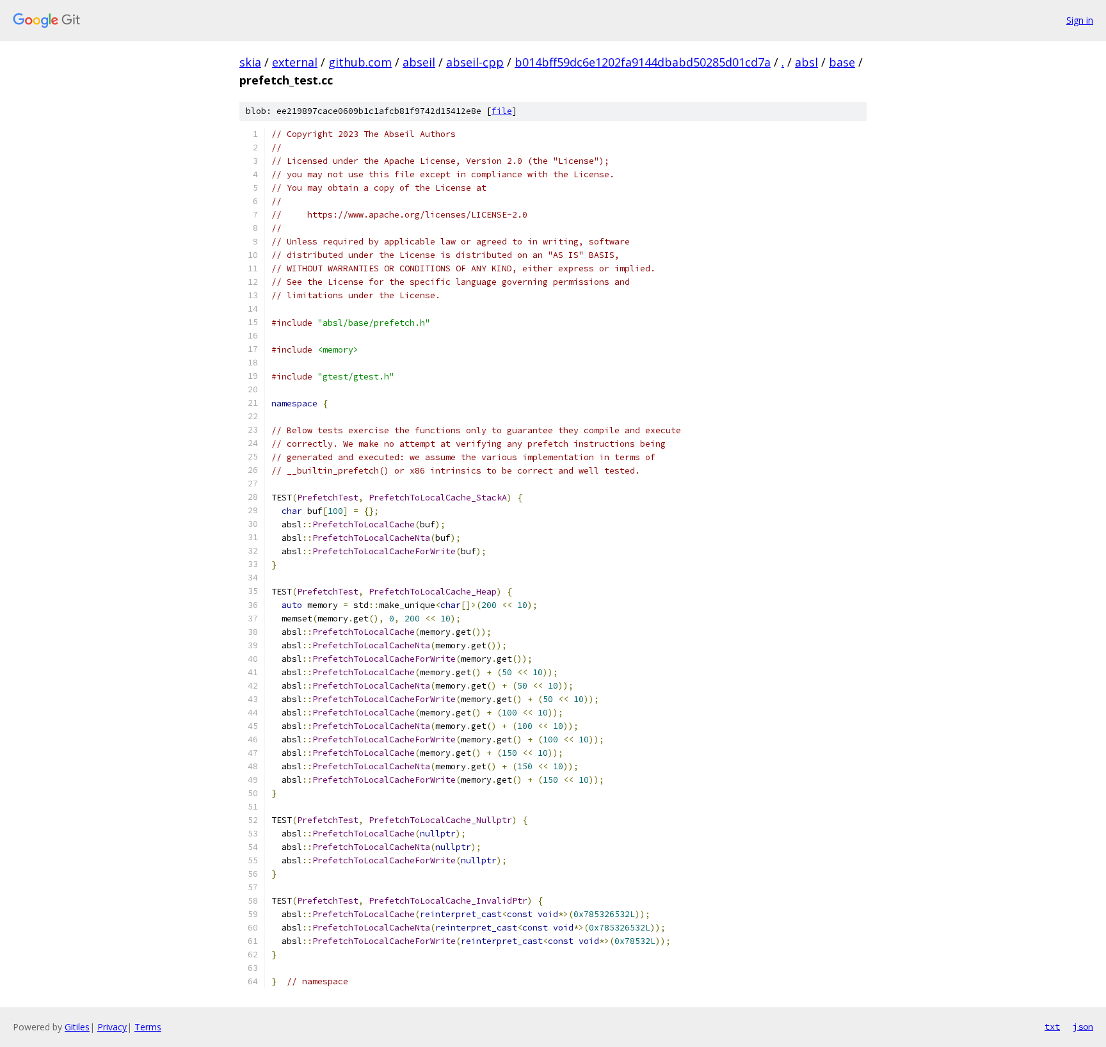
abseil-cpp (475, 62)
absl (806, 62)
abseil (419, 62)
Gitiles (77, 1027)
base (842, 62)
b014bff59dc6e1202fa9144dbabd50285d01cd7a (643, 62)
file (502, 111)
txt (1052, 1026)
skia (250, 62)
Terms (147, 1027)
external (294, 62)
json (1083, 1026)
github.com (360, 62)
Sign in (1079, 20)
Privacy (112, 1027)
